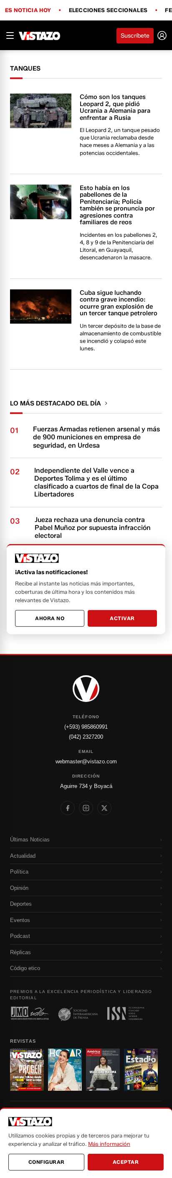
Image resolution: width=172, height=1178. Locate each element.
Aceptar (126, 1162)
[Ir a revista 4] (141, 1069)
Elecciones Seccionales (108, 10)
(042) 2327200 (86, 737)
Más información (109, 1143)
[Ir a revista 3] (103, 1069)
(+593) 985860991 (86, 727)
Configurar (46, 1162)
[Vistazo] (39, 35)
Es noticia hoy (28, 10)
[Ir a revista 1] (27, 1069)
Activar (122, 618)
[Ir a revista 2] (65, 1069)
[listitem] (68, 808)
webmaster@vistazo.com (86, 761)
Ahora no (49, 618)
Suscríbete (135, 35)
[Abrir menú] (10, 35)
